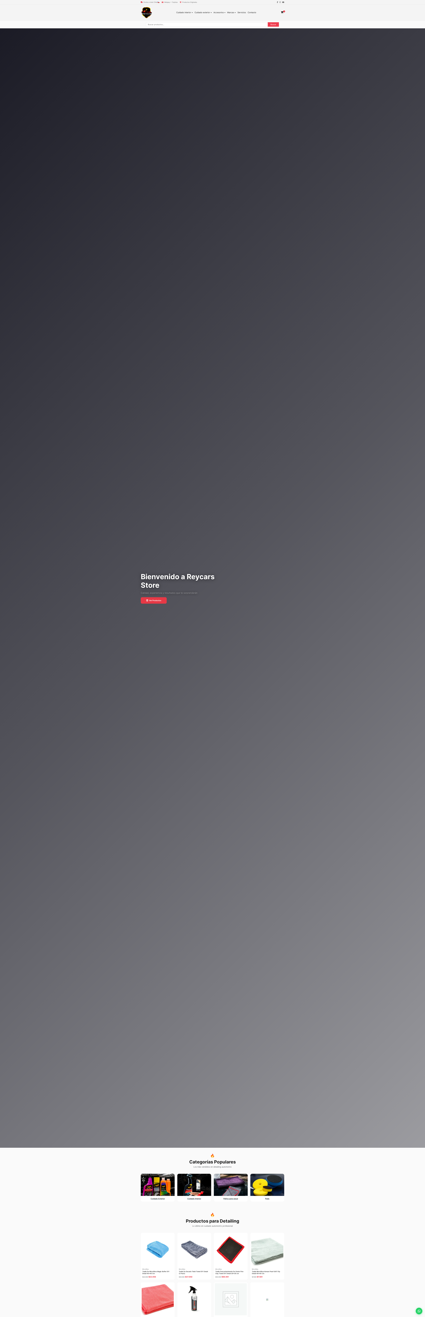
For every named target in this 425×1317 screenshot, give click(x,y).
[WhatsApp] (419, 1311)
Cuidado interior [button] (183, 12)
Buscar (273, 24)
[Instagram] (280, 2)
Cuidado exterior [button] (202, 12)
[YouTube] (283, 2)
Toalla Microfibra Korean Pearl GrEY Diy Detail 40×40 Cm (266, 1272)
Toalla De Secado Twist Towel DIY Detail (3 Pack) (193, 1272)
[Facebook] (277, 2)
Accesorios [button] (218, 12)
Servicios (242, 12)
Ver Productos (155, 600)
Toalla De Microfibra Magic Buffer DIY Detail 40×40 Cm (155, 1272)
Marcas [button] (230, 12)
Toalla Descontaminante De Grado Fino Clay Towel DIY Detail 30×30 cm (229, 1272)
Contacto (252, 12)
